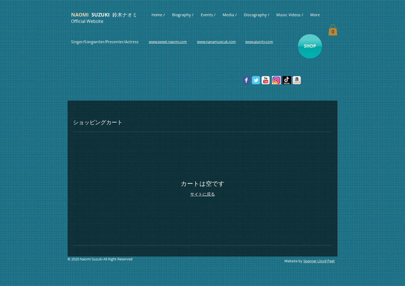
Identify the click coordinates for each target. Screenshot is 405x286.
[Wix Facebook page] (246, 80)
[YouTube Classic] (265, 80)
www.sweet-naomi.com (168, 41)
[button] (332, 30)
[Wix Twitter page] (256, 80)
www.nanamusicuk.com (216, 41)
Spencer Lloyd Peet (319, 260)
